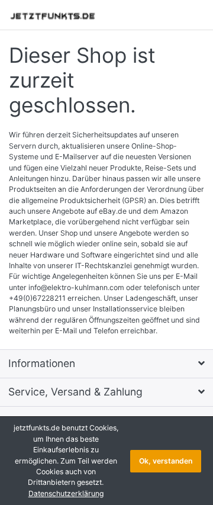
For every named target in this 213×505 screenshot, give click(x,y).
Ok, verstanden (165, 460)
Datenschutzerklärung (66, 493)
